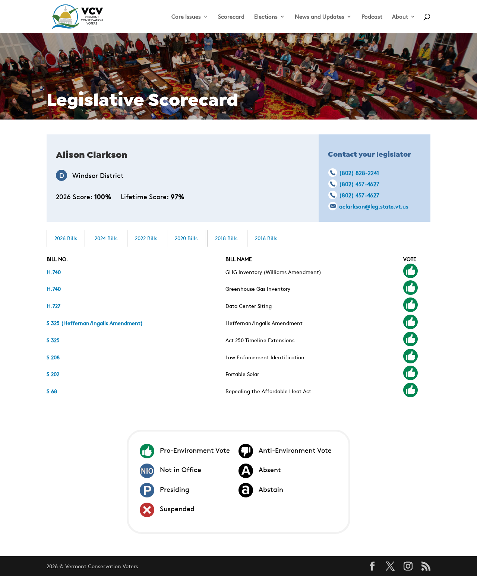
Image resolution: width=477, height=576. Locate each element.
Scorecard (231, 17)
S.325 (53, 340)
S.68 (52, 391)
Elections (266, 17)
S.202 (53, 374)
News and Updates (319, 17)
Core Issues (186, 17)
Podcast (371, 17)
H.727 (53, 305)
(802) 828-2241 (359, 172)
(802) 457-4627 (359, 184)
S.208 (53, 357)
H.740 (54, 272)
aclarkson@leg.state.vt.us (373, 206)
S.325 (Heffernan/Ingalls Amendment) (95, 323)
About (400, 17)
